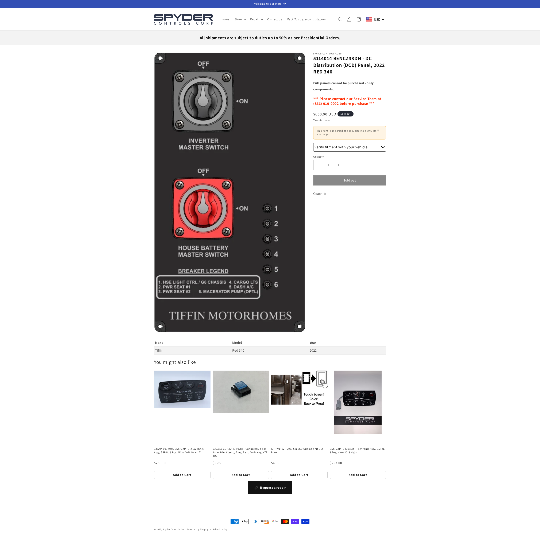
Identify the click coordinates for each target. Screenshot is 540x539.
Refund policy (220, 529)
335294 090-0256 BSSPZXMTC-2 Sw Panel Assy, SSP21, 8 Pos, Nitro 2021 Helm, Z (179, 450)
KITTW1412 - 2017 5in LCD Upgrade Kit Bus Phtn (297, 450)
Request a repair (273, 487)
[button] (240, 19)
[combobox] (375, 19)
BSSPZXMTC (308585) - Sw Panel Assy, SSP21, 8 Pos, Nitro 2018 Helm (357, 450)
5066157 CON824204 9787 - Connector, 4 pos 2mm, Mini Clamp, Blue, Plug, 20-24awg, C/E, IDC (241, 452)
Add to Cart (182, 475)
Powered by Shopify (197, 529)
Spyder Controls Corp (174, 529)
